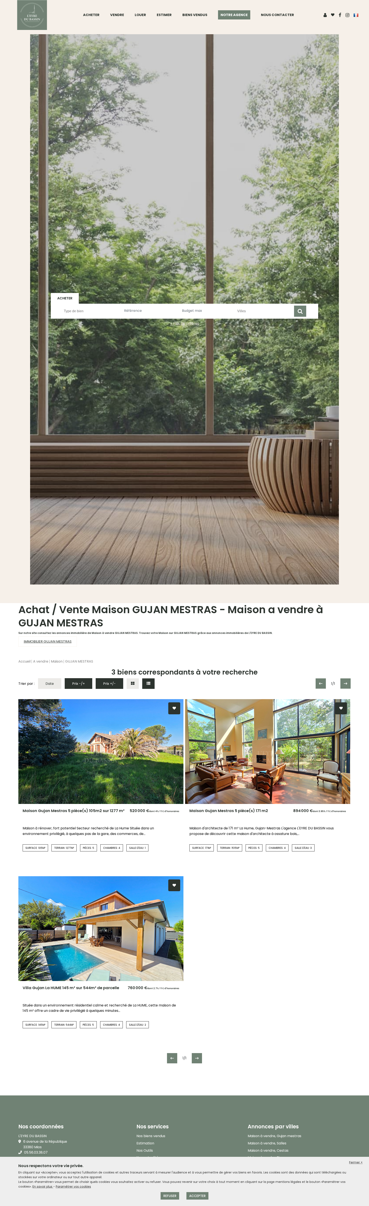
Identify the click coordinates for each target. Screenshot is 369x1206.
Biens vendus (194, 14)
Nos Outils (144, 1150)
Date (49, 683)
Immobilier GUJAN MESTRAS (48, 641)
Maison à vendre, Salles (267, 1143)
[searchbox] (92, 311)
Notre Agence (234, 14)
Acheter (91, 14)
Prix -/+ (78, 683)
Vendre (117, 14)
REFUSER (169, 1196)
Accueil (24, 661)
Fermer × (356, 1162)
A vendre (40, 661)
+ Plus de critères (184, 323)
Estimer (164, 14)
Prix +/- (109, 683)
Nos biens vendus (150, 1135)
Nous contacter (277, 14)
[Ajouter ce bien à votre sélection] (174, 708)
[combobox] (91, 311)
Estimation (145, 1143)
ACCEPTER (197, 1196)
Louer (140, 14)
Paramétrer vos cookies (73, 1186)
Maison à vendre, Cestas (268, 1150)
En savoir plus (42, 1186)
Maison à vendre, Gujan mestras (274, 1135)
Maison (57, 661)
